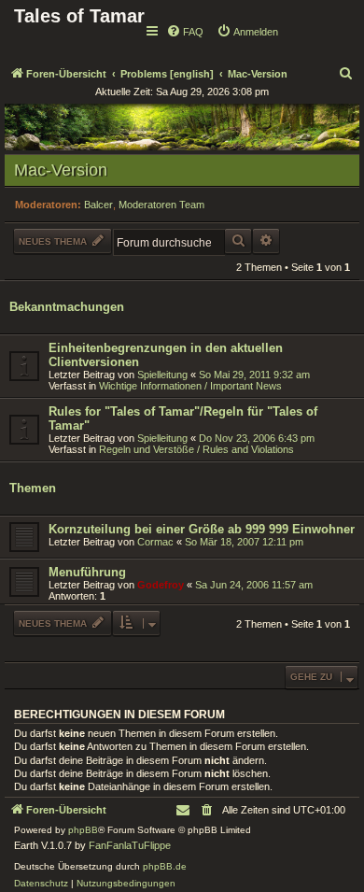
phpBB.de (165, 866)
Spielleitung (162, 374)
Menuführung (87, 572)
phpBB (83, 830)
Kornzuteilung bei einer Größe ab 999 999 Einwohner (202, 529)
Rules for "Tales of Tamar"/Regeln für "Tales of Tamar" (183, 418)
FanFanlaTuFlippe (130, 845)
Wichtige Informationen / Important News (190, 385)
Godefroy (160, 584)
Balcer (98, 204)
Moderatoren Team (161, 204)
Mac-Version (60, 170)
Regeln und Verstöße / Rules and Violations (196, 449)
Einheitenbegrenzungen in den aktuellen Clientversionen (166, 355)
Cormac (155, 541)
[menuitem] (184, 32)
